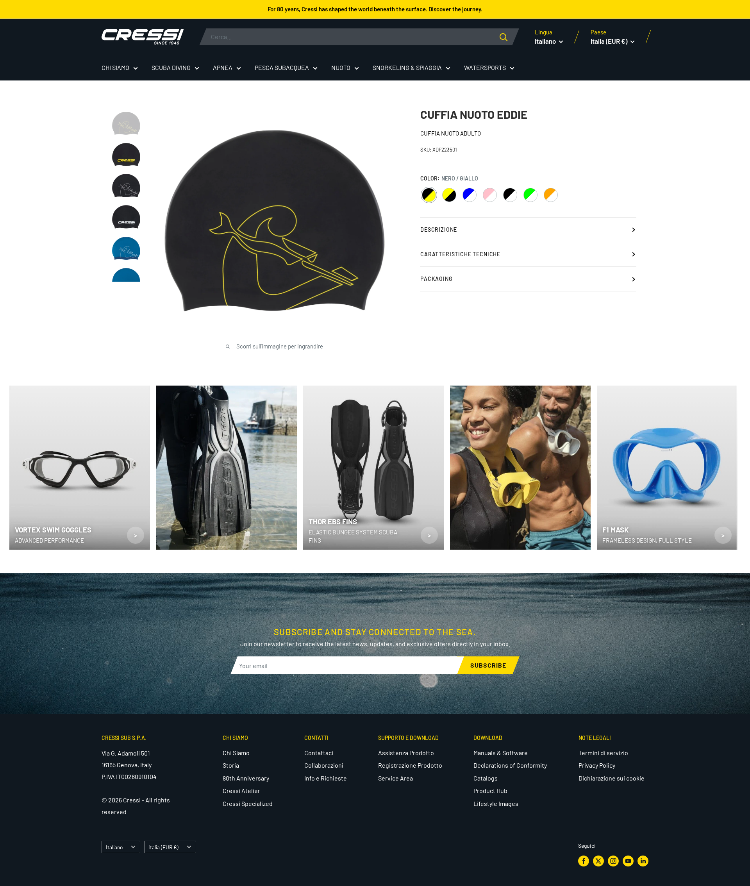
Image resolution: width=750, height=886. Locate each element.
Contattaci (318, 752)
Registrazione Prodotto (410, 765)
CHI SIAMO (115, 67)
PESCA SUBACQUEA (282, 67)
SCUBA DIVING (171, 67)
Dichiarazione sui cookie (612, 778)
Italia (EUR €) (163, 847)
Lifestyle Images (495, 803)
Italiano (114, 847)
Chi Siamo (236, 752)
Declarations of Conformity (510, 765)
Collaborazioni (323, 765)
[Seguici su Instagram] (613, 861)
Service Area (395, 778)
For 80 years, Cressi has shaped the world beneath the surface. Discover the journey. (375, 9)
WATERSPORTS (485, 67)
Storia (231, 765)
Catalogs (485, 778)
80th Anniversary (246, 778)
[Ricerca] (509, 36)
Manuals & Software (500, 752)
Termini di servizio (603, 752)
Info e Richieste (325, 778)
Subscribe (488, 665)
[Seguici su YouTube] (628, 861)
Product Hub (490, 790)
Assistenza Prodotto (406, 752)
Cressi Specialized (248, 803)
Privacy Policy (597, 765)
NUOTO (340, 67)
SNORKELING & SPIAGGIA (407, 67)
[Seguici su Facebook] (583, 861)
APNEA (222, 67)
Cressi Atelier (241, 790)
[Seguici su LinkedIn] (643, 861)
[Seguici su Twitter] (598, 861)
